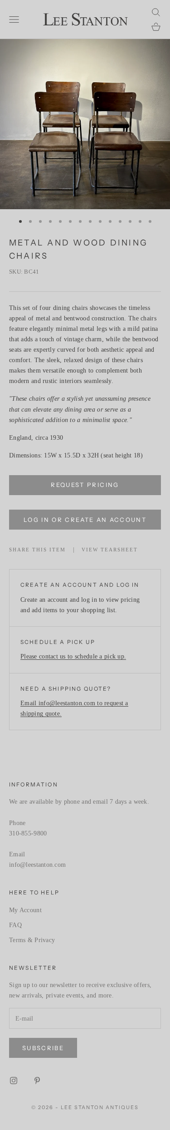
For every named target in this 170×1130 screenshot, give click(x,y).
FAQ (15, 925)
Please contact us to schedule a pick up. (73, 656)
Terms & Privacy (32, 940)
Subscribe (43, 1047)
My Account (25, 910)
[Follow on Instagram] (13, 1080)
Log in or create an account (85, 519)
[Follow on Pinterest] (37, 1080)
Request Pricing (85, 484)
